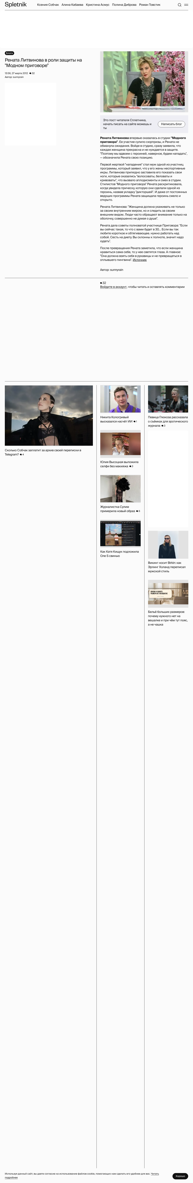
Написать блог (171, 124)
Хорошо (180, 1176)
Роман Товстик (149, 5)
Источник (140, 260)
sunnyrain (116, 270)
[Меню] (186, 5)
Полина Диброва (124, 5)
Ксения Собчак (48, 5)
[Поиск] (180, 5)
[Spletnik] (16, 5)
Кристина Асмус (97, 5)
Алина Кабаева (72, 5)
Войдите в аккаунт (113, 287)
